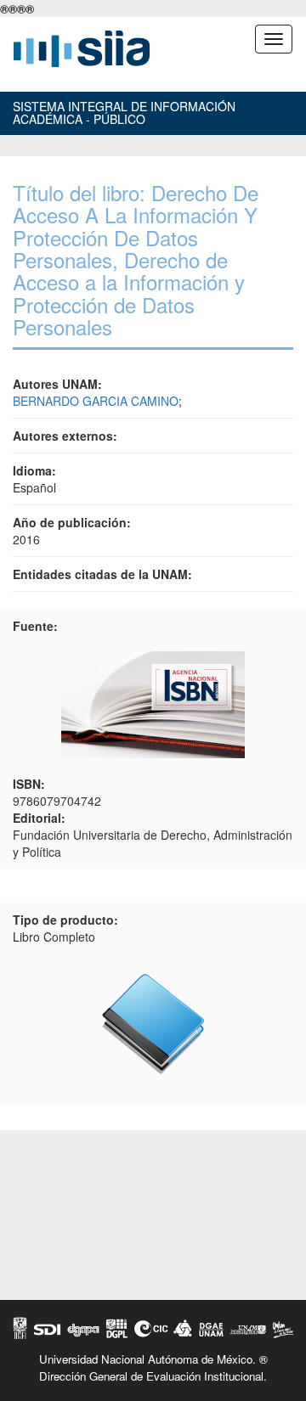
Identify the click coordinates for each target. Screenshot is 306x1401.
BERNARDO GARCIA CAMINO (95, 400)
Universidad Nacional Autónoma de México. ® (153, 1359)
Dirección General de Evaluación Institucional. (153, 1376)
